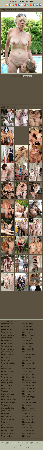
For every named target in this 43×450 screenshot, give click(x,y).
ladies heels (28, 329)
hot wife (27, 436)
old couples (7, 397)
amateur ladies (8, 324)
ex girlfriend (7, 416)
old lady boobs (8, 366)
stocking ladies (29, 422)
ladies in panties (30, 383)
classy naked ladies (10, 385)
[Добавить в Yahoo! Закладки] (40, 5)
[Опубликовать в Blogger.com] (7, 5)
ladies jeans (28, 340)
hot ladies (27, 332)
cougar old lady (8, 394)
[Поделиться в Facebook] (10, 5)
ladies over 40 (29, 374)
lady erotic (6, 413)
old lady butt (7, 377)
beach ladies (7, 343)
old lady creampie (9, 399)
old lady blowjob (9, 363)
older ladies (28, 366)
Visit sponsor (27, 76)
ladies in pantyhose (31, 385)
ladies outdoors (29, 369)
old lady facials (8, 419)
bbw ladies (7, 340)
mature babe (7, 338)
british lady (7, 369)
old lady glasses (8, 433)
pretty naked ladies (31, 388)
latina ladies (28, 343)
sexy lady (27, 405)
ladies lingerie (29, 352)
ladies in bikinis (8, 355)
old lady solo (28, 419)
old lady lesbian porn (31, 349)
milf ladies (27, 357)
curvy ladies (7, 405)
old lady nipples (29, 363)
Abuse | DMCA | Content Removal (12, 443)
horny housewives (30, 335)
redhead (27, 394)
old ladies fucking (9, 428)
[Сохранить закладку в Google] (13, 5)
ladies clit (6, 388)
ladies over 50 (29, 377)
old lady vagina (29, 433)
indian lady (28, 338)
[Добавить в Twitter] (37, 5)
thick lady (27, 425)
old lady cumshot (9, 402)
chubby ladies (8, 383)
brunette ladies (8, 371)
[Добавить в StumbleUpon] (31, 5)
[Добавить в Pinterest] (25, 5)
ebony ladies (7, 411)
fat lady (5, 422)
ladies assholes (8, 335)
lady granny (28, 324)
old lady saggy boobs (31, 397)
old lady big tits (8, 352)
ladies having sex (30, 402)
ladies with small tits (31, 416)
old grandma (7, 436)
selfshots (27, 399)
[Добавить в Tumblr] (34, 5)
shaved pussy (29, 408)
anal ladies (7, 326)
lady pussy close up (10, 391)
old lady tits (28, 428)
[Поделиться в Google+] (16, 5)
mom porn (27, 360)
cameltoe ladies (8, 380)
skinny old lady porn (31, 413)
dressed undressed (10, 408)
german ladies (8, 430)
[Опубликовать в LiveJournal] (22, 5)
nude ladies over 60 (31, 380)
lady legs (27, 346)
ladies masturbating (31, 355)
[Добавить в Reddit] (28, 5)
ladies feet (6, 425)
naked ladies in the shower (33, 411)
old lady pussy (29, 391)
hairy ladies (28, 326)
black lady (6, 357)
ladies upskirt (29, 430)
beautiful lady (7, 346)
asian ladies (7, 329)
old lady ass (7, 332)
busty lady (6, 374)
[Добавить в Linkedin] (19, 5)
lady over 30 (28, 371)
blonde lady (7, 360)
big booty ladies (8, 349)
